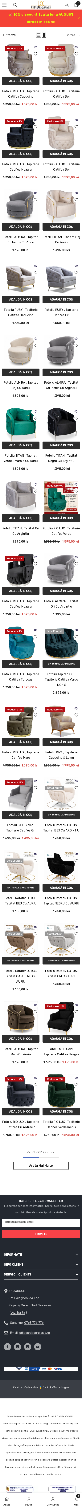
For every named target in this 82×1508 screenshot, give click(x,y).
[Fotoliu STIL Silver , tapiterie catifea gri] (20, 794)
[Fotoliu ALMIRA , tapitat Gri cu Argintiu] (61, 570)
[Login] (67, 5)
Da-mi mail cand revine (61, 664)
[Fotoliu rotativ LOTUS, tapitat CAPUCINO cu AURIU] (20, 940)
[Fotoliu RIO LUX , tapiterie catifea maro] (20, 721)
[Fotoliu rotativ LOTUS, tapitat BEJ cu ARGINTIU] (61, 794)
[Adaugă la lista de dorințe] (36, 54)
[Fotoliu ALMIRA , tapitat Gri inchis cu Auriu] (20, 206)
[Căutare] (15, 5)
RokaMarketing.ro (58, 1387)
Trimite (41, 1234)
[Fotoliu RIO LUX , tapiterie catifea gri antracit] (20, 1091)
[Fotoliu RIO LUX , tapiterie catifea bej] (61, 60)
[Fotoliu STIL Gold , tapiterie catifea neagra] (61, 1018)
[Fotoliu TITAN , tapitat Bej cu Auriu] (61, 206)
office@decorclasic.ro (34, 1333)
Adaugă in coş (20, 81)
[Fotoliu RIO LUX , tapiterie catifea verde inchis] (61, 1091)
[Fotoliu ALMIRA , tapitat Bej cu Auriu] (20, 352)
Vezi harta (17, 1312)
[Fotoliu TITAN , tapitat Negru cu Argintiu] (61, 424)
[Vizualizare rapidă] (36, 47)
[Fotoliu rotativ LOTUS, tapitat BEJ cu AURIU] (20, 867)
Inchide (78, 18)
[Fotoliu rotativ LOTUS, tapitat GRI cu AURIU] (61, 940)
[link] (28, 1500)
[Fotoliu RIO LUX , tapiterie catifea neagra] (20, 133)
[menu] (4, 4)
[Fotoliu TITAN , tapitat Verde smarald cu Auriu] (20, 424)
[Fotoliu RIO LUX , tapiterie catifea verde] (61, 497)
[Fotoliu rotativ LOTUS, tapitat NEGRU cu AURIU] (61, 867)
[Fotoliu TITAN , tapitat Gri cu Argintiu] (20, 497)
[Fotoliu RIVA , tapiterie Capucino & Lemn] (61, 721)
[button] (38, 35)
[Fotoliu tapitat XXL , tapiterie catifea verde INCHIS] (61, 643)
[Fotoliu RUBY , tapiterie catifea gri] (61, 279)
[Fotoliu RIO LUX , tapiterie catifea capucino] (20, 60)
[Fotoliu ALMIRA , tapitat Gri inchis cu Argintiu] (61, 352)
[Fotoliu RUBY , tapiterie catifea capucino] (20, 279)
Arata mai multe (41, 1165)
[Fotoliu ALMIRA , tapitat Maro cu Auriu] (20, 1018)
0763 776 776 (34, 1322)
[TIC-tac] (27, 1346)
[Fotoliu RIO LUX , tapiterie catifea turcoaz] (20, 643)
